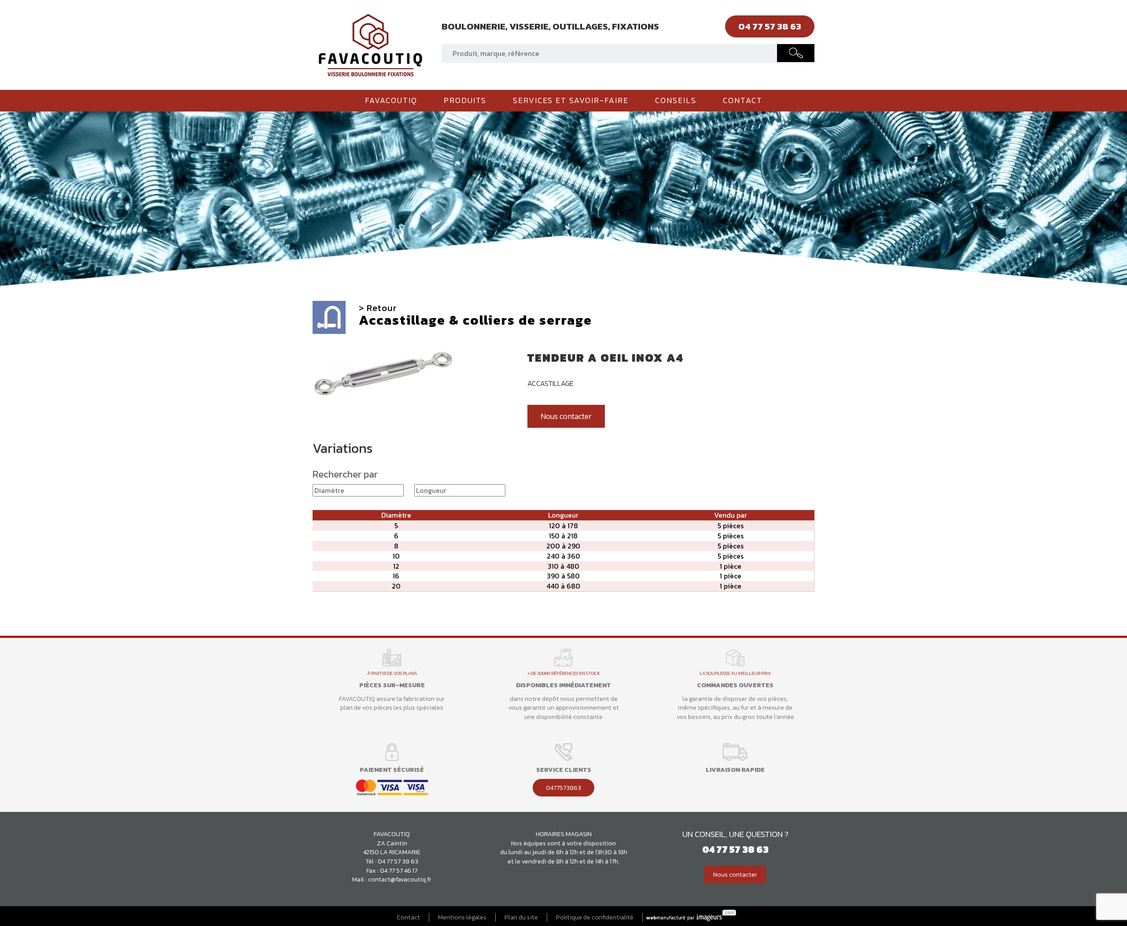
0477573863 (563, 788)
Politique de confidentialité (594, 917)
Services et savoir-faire (571, 100)
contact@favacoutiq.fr (399, 879)
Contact (742, 100)
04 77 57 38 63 (398, 861)
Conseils (675, 100)
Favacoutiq (391, 100)
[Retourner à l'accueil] (370, 44)
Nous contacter (566, 416)
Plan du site (521, 917)
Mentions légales (462, 917)
